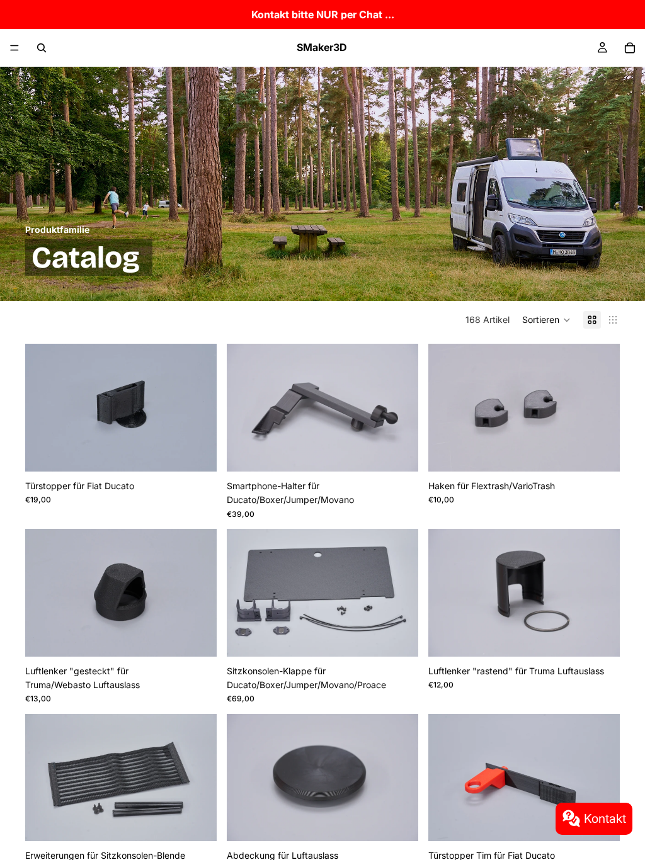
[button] (546, 320)
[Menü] (14, 47)
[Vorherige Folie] (44, 407)
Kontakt (605, 818)
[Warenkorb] (630, 48)
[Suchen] (41, 48)
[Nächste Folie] (198, 407)
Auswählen (207, 451)
